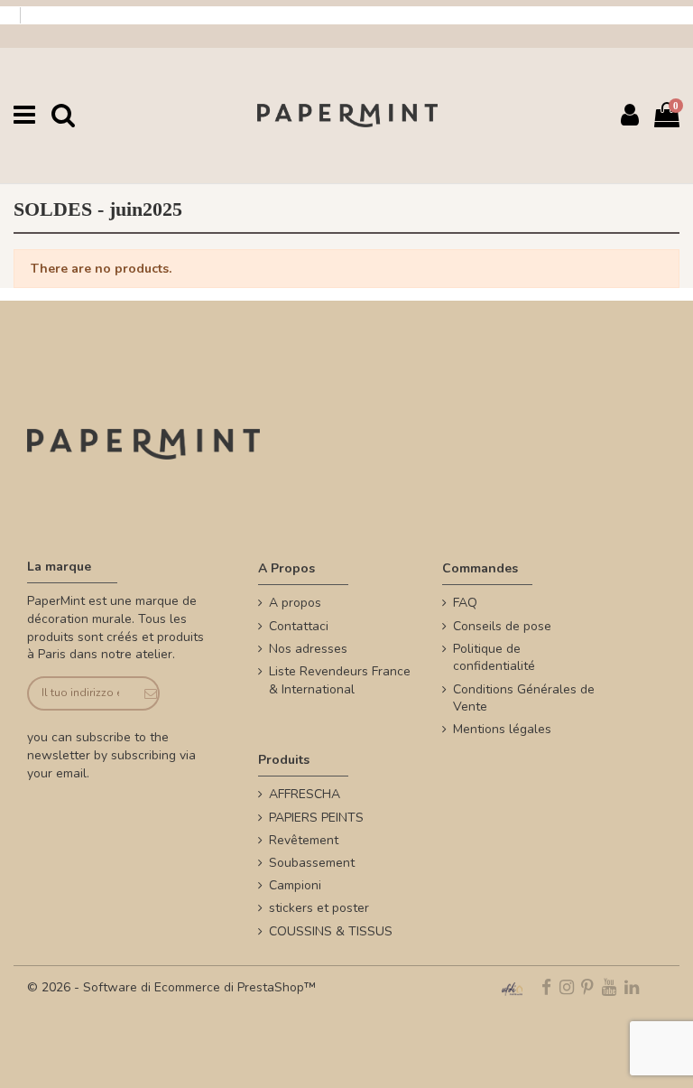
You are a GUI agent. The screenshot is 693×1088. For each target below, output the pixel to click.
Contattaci (298, 626)
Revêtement (303, 840)
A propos (295, 602)
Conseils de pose (502, 626)
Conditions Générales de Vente (524, 698)
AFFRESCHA (304, 794)
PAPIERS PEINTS (316, 817)
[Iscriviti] (145, 694)
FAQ (465, 602)
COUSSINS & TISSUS (331, 931)
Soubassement (312, 862)
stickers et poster (319, 907)
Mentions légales (502, 729)
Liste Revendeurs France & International (340, 680)
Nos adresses (308, 648)
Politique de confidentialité (494, 657)
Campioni (295, 885)
